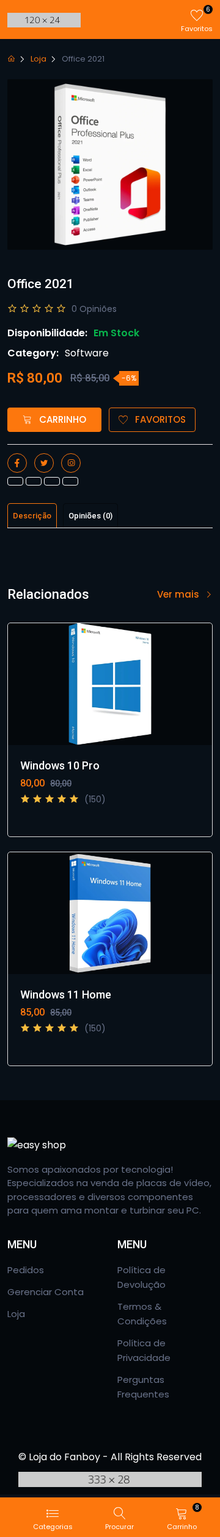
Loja (38, 59)
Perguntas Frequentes (143, 1387)
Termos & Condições (142, 1313)
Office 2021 (83, 59)
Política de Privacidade (143, 1350)
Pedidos (25, 1269)
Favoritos (159, 419)
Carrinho (61, 419)
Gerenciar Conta (45, 1291)
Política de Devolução (141, 1277)
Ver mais (179, 594)
